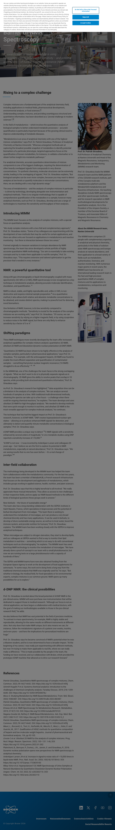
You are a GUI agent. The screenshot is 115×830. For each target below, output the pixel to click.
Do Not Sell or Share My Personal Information (85, 10)
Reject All (86, 17)
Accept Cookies (85, 23)
